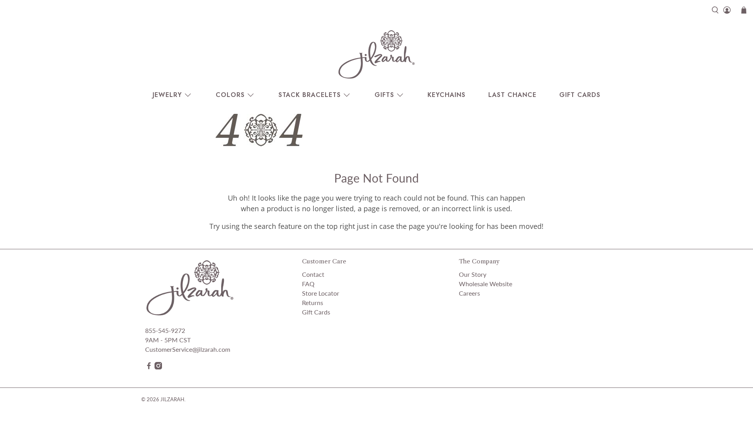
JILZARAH (172, 399)
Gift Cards (579, 94)
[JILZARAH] (376, 54)
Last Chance (512, 94)
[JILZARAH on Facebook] (149, 367)
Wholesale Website (485, 283)
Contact (313, 274)
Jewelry (167, 94)
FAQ (308, 283)
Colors (230, 94)
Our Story (472, 274)
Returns (312, 302)
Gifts (384, 94)
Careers (469, 293)
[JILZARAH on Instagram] (158, 367)
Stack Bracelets (309, 94)
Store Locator (320, 293)
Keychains (446, 94)
